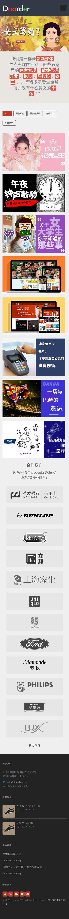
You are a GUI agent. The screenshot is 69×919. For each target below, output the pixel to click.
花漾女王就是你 (25, 823)
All (7, 113)
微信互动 (50, 113)
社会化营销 (35, 113)
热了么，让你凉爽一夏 (28, 805)
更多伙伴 (34, 745)
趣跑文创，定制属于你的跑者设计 (22, 867)
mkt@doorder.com (17, 782)
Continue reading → (13, 860)
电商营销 (9, 123)
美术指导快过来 (12, 854)
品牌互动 (20, 113)
